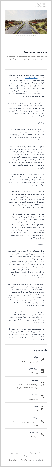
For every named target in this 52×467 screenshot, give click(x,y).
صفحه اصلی (39, 453)
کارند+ (24, 453)
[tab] (35, 36)
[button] (26, 22)
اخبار (17, 453)
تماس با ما (26, 456)
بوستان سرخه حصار (31, 78)
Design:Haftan (37, 460)
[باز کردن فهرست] (7, 5)
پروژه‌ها (30, 453)
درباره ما (11, 453)
